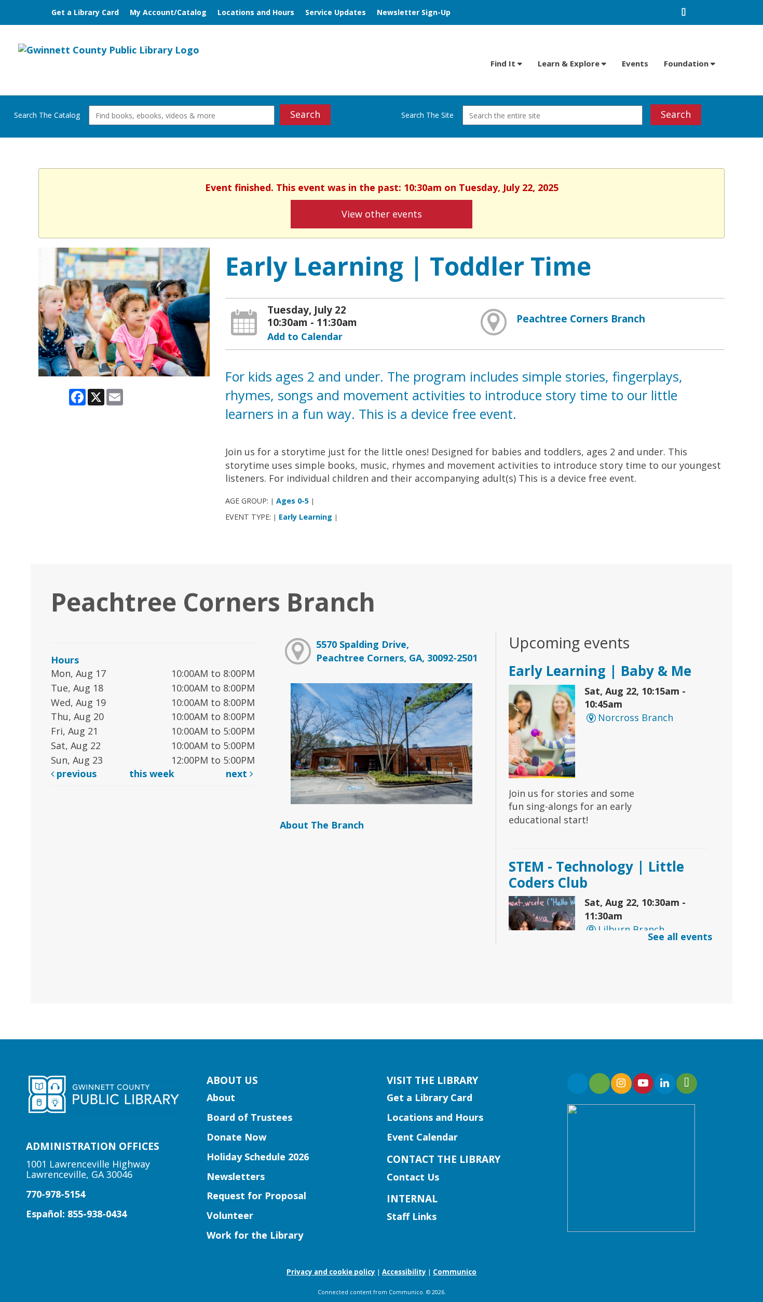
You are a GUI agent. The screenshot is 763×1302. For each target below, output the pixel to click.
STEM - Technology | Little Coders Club (596, 874)
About (221, 1097)
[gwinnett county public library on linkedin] (665, 1083)
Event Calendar (422, 1137)
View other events (382, 214)
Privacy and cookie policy (331, 1272)
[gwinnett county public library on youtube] (643, 1083)
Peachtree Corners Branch (580, 319)
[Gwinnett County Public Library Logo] (108, 49)
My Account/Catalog (168, 12)
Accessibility (404, 1272)
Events (635, 63)
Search (305, 114)
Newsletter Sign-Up (414, 12)
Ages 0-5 (292, 501)
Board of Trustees (249, 1117)
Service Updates (335, 12)
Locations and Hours (255, 12)
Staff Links (412, 1216)
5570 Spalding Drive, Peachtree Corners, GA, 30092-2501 (397, 651)
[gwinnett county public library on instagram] (621, 1083)
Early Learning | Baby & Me (600, 670)
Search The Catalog (47, 115)
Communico (454, 1272)
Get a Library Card (85, 12)
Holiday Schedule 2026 (258, 1156)
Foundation (687, 63)
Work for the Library (255, 1235)
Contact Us (413, 1177)
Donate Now (236, 1137)
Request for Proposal (256, 1195)
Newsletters (236, 1176)
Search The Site (427, 115)
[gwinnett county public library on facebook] (577, 1083)
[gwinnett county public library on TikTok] (686, 1083)
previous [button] (75, 773)
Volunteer (230, 1215)
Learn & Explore (570, 63)
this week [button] (151, 773)
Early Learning (305, 517)
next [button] (238, 773)
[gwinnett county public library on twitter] (599, 1083)
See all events (680, 936)
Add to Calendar (305, 336)
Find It (504, 63)
